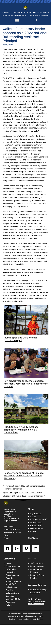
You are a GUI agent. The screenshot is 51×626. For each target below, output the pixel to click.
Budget (33, 531)
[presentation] (26, 320)
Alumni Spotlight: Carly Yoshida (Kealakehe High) (20, 339)
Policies (9, 605)
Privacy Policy (14, 616)
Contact (32, 559)
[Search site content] (35, 20)
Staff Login (33, 538)
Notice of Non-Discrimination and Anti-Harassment (36, 601)
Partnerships (35, 525)
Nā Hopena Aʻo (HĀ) (38, 519)
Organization (35, 513)
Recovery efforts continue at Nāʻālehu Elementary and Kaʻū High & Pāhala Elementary (24, 476)
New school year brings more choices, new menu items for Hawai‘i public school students (26, 384)
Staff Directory (36, 563)
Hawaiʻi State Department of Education (25, 12)
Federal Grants (36, 528)
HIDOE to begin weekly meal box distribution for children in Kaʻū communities (21, 430)
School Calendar (13, 566)
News (8, 563)
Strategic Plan (36, 522)
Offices (33, 516)
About (31, 509)
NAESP (15, 52)
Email (6, 538)
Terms (23, 616)
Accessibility (32, 616)
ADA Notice (37, 619)
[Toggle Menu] (17, 20)
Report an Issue (37, 566)
